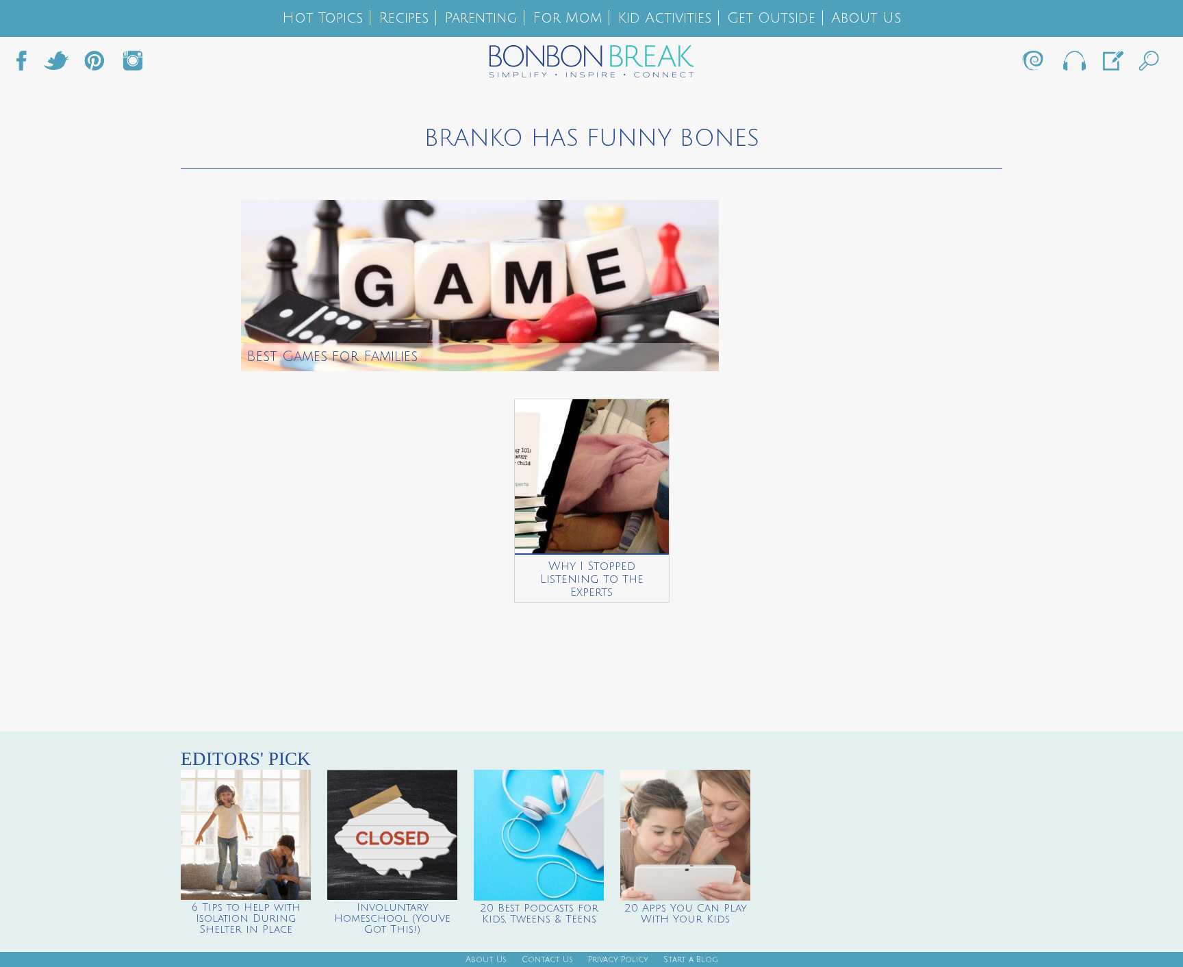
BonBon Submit (1112, 64)
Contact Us (547, 959)
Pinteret (94, 64)
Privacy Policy (618, 959)
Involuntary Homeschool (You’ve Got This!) (392, 918)
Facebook (26, 64)
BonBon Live (1073, 64)
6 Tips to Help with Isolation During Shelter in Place (246, 918)
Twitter (56, 64)
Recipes (404, 18)
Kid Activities (664, 18)
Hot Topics (322, 18)
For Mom (567, 18)
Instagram (133, 64)
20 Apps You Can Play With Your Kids (685, 914)
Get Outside (771, 18)
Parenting (480, 18)
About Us (866, 18)
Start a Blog (690, 959)
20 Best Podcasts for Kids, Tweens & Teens (539, 914)
